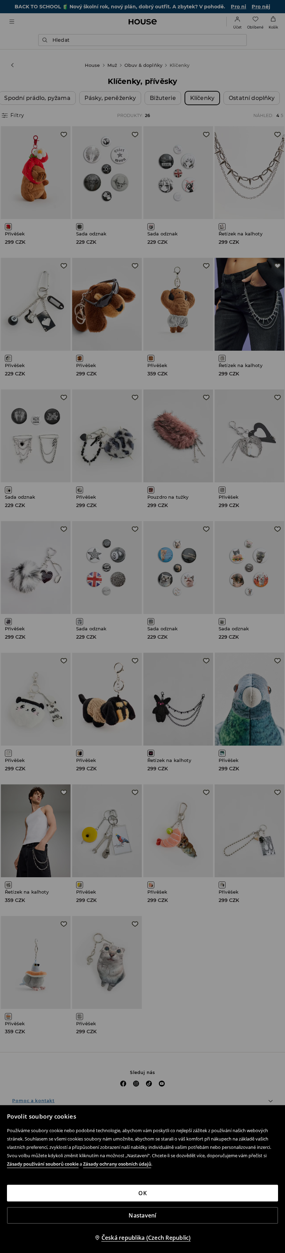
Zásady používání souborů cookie (43, 1164)
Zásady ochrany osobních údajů (117, 1164)
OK (142, 1193)
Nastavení (142, 1215)
